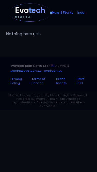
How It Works (62, 12)
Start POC (80, 81)
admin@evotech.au (26, 71)
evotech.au (53, 71)
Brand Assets (61, 81)
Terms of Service (38, 81)
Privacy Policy (16, 81)
